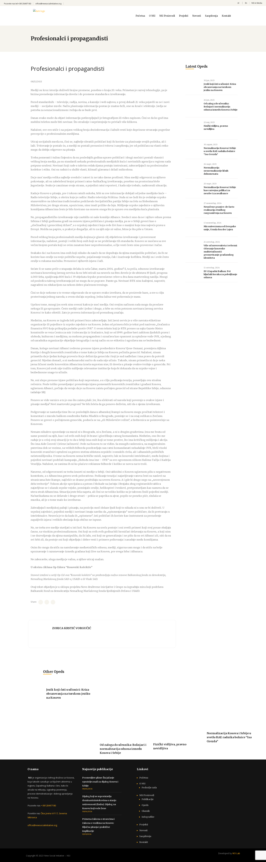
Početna (143, 777)
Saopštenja (145, 836)
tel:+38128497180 (23, 3)
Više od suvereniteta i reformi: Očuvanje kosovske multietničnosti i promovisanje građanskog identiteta (220, 251)
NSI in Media (257, 3)
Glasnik (146, 811)
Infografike (148, 816)
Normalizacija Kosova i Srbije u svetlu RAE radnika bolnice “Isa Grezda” (220, 151)
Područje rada (149, 787)
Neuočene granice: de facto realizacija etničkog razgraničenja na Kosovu (219, 209)
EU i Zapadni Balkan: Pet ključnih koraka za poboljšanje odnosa (220, 274)
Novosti (143, 830)
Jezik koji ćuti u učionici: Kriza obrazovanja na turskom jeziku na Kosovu (220, 87)
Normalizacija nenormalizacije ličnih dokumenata (216, 170)
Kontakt (143, 842)
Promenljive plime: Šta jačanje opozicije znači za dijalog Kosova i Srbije (100, 781)
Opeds (145, 805)
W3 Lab (236, 853)
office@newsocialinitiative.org (48, 3)
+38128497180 (48, 805)
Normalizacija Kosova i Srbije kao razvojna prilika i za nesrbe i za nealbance (220, 190)
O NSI (142, 783)
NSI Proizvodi (146, 795)
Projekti (143, 824)
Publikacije (147, 799)
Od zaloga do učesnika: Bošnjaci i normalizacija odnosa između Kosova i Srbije (221, 106)
